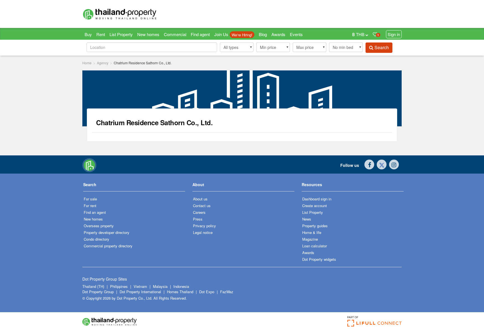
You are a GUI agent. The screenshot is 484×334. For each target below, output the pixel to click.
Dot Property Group (98, 291)
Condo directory (96, 239)
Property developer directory (106, 232)
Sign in (394, 34)
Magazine (310, 239)
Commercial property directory (108, 245)
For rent (90, 205)
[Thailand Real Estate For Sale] (89, 164)
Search (381, 47)
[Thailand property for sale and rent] (132, 14)
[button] (236, 47)
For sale (90, 199)
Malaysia (161, 286)
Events (296, 34)
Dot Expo (206, 291)
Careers (199, 212)
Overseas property (99, 225)
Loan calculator (314, 245)
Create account (314, 205)
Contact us (202, 205)
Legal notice (203, 232)
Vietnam (141, 286)
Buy (88, 34)
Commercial (175, 34)
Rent (100, 34)
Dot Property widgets (319, 259)
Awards (278, 34)
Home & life (311, 232)
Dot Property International (140, 291)
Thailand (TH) (93, 286)
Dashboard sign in (316, 199)
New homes (148, 34)
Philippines (119, 286)
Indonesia (181, 286)
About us (200, 199)
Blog (263, 34)
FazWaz (226, 291)
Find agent (200, 34)
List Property (121, 34)
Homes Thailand (180, 291)
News (306, 219)
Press (198, 219)
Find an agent (95, 212)
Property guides (315, 225)
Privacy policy (204, 225)
